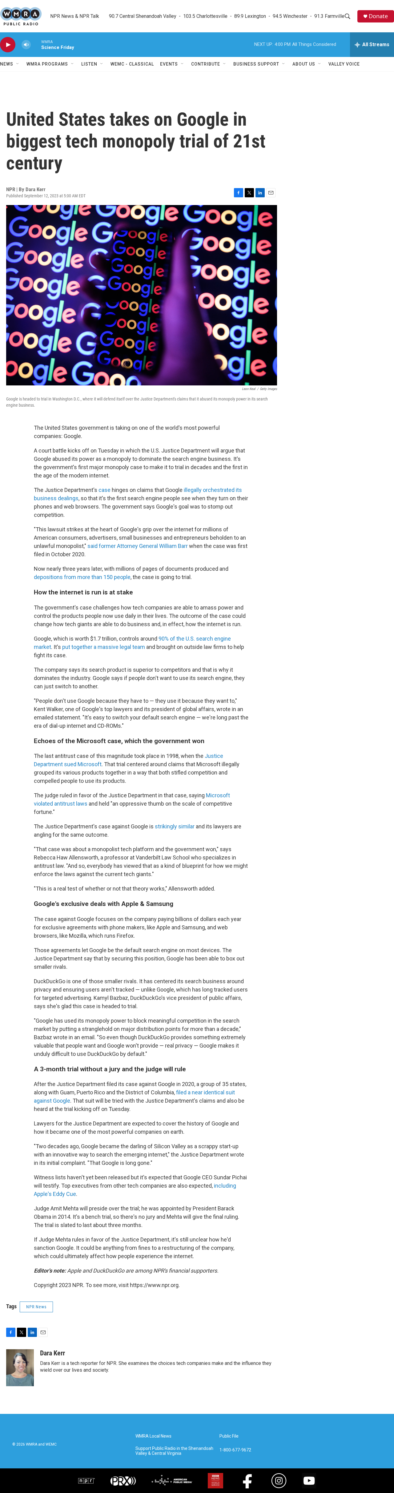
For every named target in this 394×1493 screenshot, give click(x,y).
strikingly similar (175, 826)
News (6, 64)
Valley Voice (344, 64)
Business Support (256, 64)
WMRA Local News (153, 1436)
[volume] (26, 45)
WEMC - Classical (132, 64)
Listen (89, 64)
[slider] (36, 44)
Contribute (205, 64)
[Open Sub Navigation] (17, 64)
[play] (8, 44)
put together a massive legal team (103, 647)
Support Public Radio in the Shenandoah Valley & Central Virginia (174, 1451)
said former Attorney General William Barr (137, 546)
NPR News (36, 1306)
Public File (229, 1436)
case (104, 490)
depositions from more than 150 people (82, 577)
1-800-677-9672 (235, 1450)
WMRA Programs (47, 64)
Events (169, 64)
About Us (303, 64)
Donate (378, 16)
